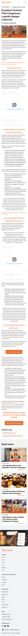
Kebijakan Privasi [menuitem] (6, 614)
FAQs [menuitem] (3, 570)
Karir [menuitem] (3, 602)
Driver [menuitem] (3, 562)
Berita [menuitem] (3, 599)
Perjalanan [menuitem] (4, 579)
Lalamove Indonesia (9, 23)
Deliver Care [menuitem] (5, 594)
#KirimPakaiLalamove (9, 433)
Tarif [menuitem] (3, 565)
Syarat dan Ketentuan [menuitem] (7, 619)
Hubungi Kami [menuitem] (5, 604)
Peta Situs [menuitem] (4, 607)
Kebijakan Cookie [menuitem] (6, 617)
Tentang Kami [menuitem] (5, 591)
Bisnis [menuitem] (3, 557)
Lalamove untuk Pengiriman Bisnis (12, 436)
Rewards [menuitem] (4, 567)
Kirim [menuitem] (3, 559)
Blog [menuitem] (3, 597)
